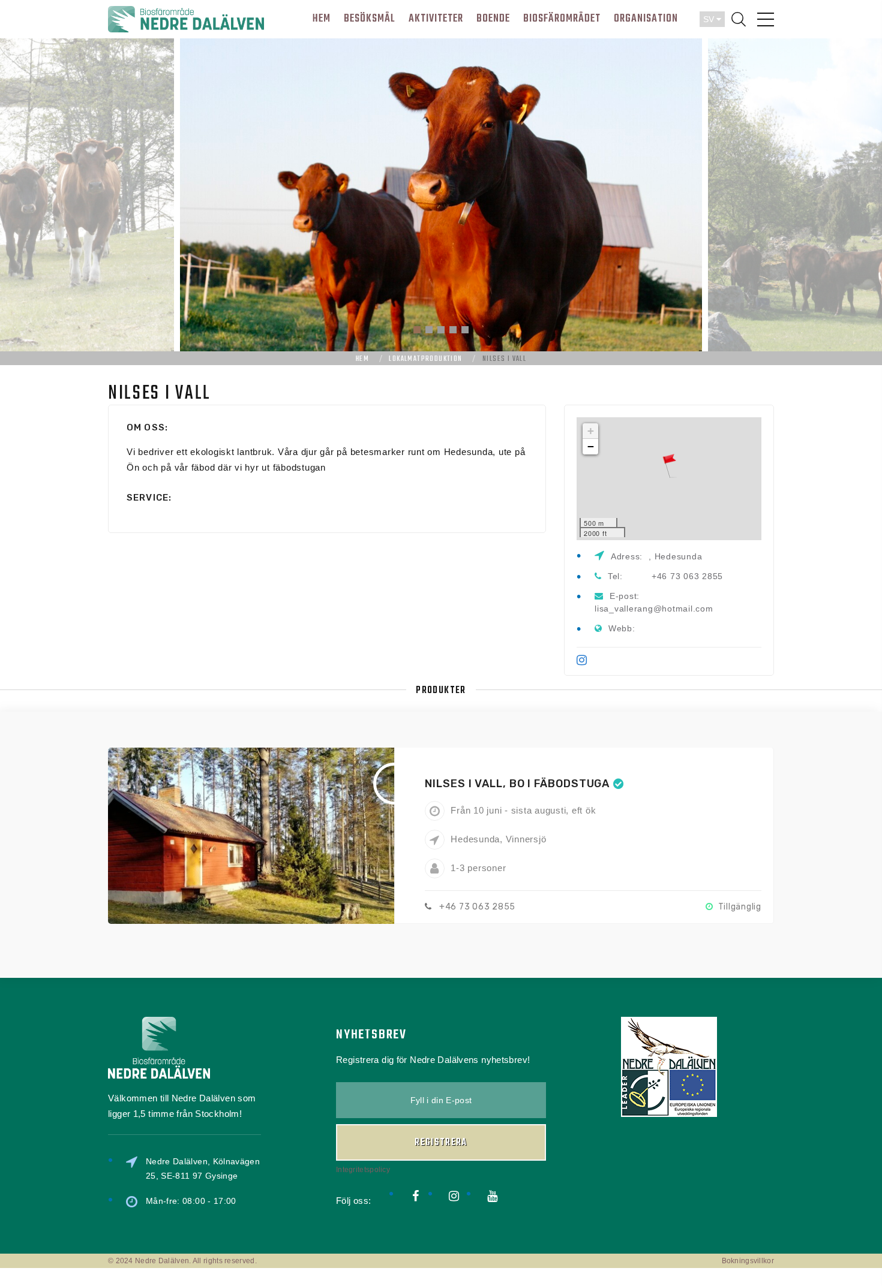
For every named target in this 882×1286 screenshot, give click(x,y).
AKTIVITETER (436, 19)
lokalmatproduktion (425, 359)
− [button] (591, 446)
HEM (322, 19)
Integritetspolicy (363, 1169)
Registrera (441, 1143)
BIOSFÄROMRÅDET (562, 19)
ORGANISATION (646, 19)
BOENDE (493, 19)
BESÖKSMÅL (369, 19)
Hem (362, 359)
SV (709, 19)
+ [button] (591, 430)
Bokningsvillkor (748, 1261)
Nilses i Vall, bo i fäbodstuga (517, 783)
